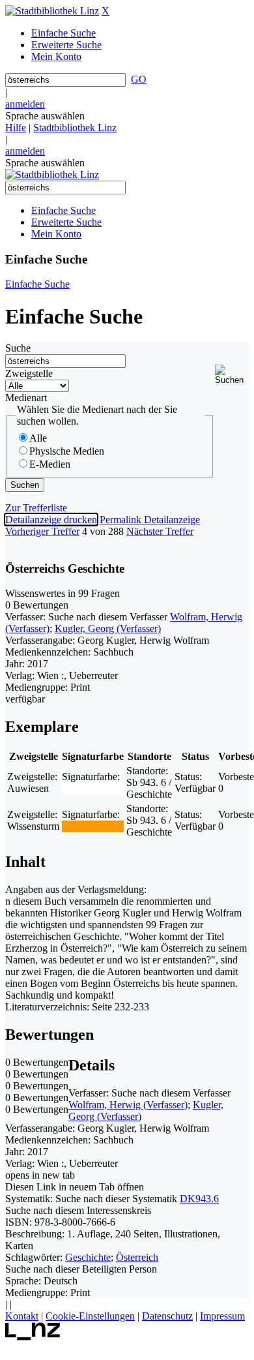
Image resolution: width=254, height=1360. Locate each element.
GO (139, 79)
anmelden (25, 104)
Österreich (137, 1257)
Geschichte (88, 1257)
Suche (18, 348)
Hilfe (15, 127)
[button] (232, 375)
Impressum (222, 1316)
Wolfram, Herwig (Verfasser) (128, 1104)
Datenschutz (167, 1316)
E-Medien (49, 464)
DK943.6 (199, 1198)
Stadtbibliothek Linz (75, 127)
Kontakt (21, 1316)
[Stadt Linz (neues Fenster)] (33, 1336)
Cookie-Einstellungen (90, 1316)
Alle (38, 438)
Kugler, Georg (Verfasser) (108, 628)
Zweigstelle (29, 373)
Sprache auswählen (45, 115)
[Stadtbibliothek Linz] (52, 10)
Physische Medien (66, 451)
